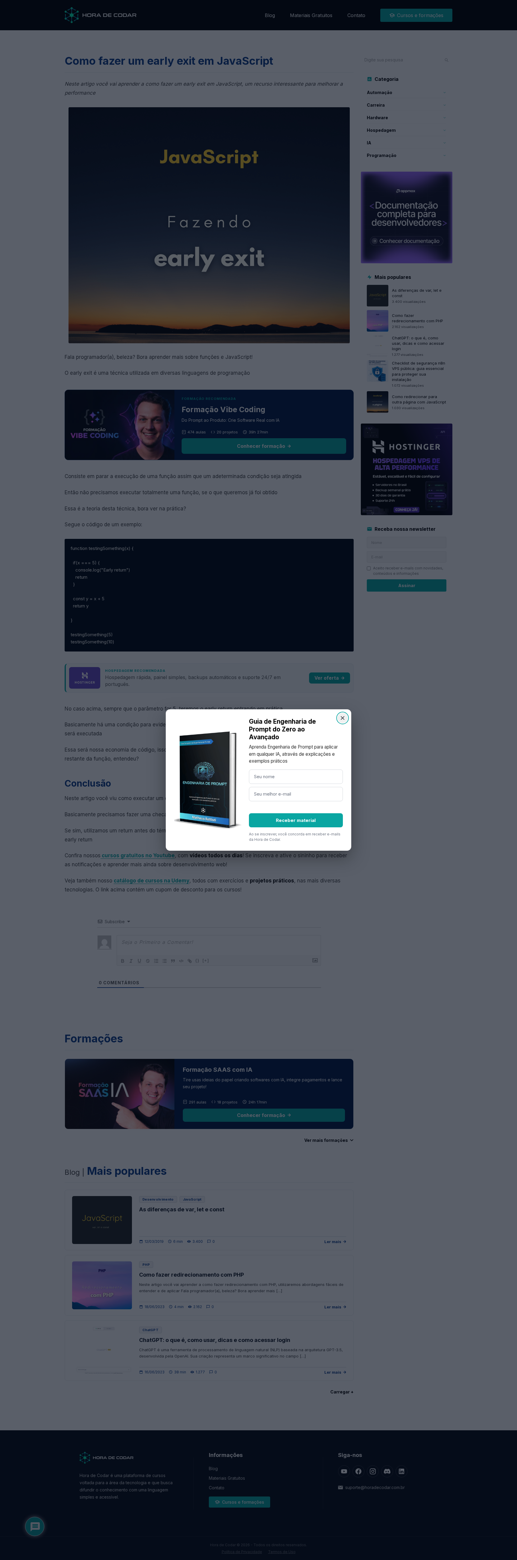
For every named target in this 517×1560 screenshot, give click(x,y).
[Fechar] (342, 718)
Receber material (296, 820)
